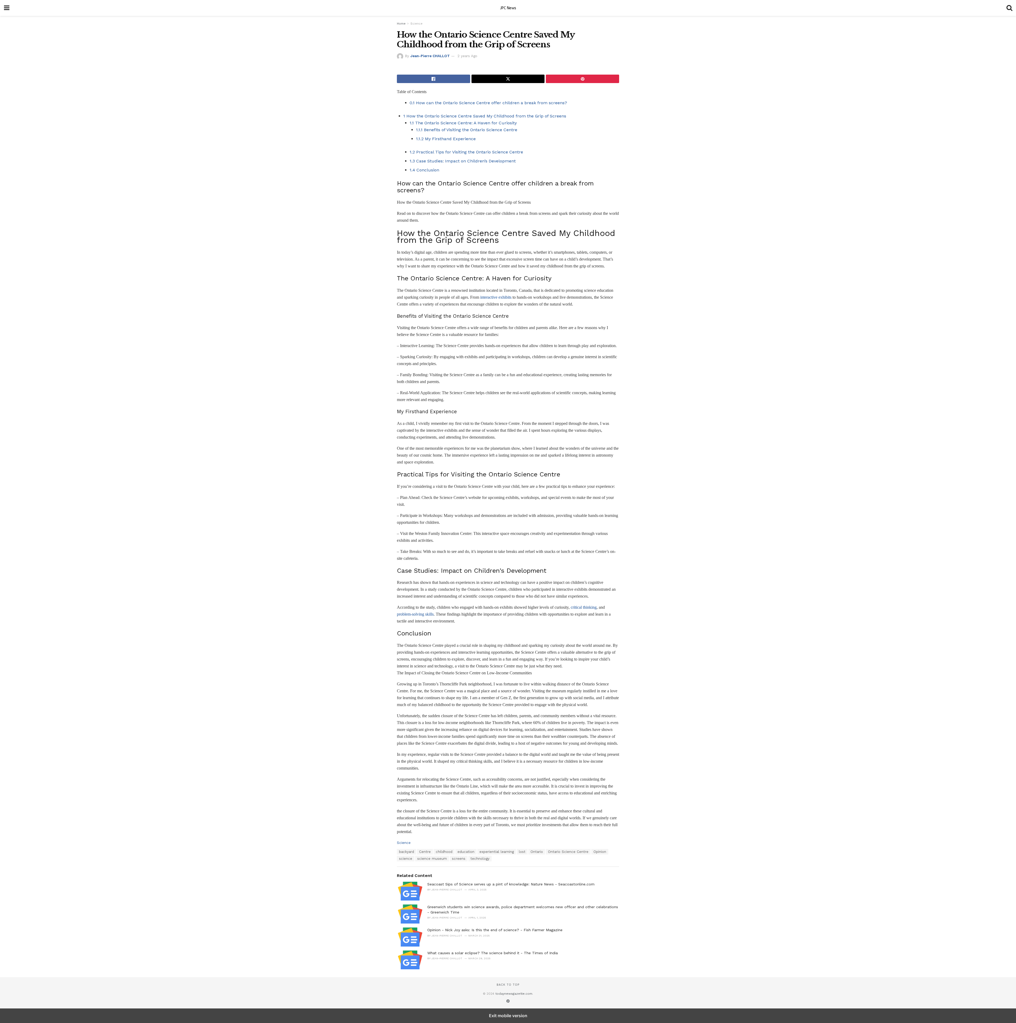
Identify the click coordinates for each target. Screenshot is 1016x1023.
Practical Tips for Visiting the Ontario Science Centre (466, 151)
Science (416, 23)
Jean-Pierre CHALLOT (430, 56)
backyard (406, 852)
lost (522, 852)
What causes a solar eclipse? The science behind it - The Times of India (492, 953)
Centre (425, 852)
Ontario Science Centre (568, 852)
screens (458, 859)
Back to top (508, 984)
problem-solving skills (415, 614)
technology (479, 859)
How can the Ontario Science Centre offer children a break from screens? (488, 102)
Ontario (536, 852)
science (405, 859)
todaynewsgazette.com (513, 993)
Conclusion (424, 169)
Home (401, 23)
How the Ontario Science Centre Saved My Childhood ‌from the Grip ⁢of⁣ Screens (484, 116)
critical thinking (584, 607)
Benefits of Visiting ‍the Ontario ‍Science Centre (466, 129)
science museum (432, 859)
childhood (444, 852)
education (465, 852)
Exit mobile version (508, 1015)
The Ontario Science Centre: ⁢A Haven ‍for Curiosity (463, 122)
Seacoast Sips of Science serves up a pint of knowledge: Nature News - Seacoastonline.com (511, 884)
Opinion (599, 852)
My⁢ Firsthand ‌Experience (446, 138)
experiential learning (496, 852)
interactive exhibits (495, 297)
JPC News (508, 8)
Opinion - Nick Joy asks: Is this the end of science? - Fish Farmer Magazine (495, 930)
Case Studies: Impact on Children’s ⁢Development (463, 160)
